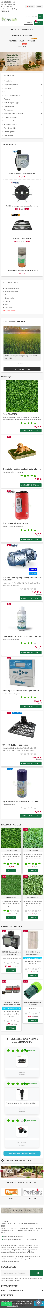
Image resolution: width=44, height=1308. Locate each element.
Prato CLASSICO (9, 414)
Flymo (11, 1198)
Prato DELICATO (32, 897)
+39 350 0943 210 (9, 2)
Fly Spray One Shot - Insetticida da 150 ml (20, 801)
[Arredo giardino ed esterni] (22, 1172)
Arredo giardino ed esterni (22, 1183)
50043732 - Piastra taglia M (22, 238)
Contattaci (6, 9)
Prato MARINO (11, 897)
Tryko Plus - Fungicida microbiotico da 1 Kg (21, 636)
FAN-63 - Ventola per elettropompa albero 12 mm (22, 206)
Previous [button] (1, 1171)
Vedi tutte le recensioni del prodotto (22, 1154)
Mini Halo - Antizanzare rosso (15, 523)
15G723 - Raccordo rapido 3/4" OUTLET (33, 1003)
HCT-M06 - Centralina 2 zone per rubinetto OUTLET (11, 953)
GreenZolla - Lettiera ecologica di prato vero (21, 469)
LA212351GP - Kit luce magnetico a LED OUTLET (11, 1003)
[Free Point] (33, 1192)
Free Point (32, 1198)
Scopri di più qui (12, 1306)
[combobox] (34, 16)
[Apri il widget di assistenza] (38, 1302)
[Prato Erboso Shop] (9, 19)
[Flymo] (11, 1192)
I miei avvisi (9, 307)
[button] (18, 363)
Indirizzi (7, 301)
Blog (15, 9)
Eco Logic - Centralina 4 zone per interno (20, 691)
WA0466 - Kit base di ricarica (15, 745)
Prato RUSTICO (33, 850)
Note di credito (9, 298)
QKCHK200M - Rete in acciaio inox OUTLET (32, 953)
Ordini (6, 295)
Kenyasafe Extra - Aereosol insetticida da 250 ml (22, 270)
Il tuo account (11, 282)
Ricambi (6, 11)
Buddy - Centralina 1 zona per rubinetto (22, 174)
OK (37, 1273)
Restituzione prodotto (12, 292)
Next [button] (42, 1171)
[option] (22, 1174)
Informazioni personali (12, 288)
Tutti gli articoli (22, 369)
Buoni (6, 304)
